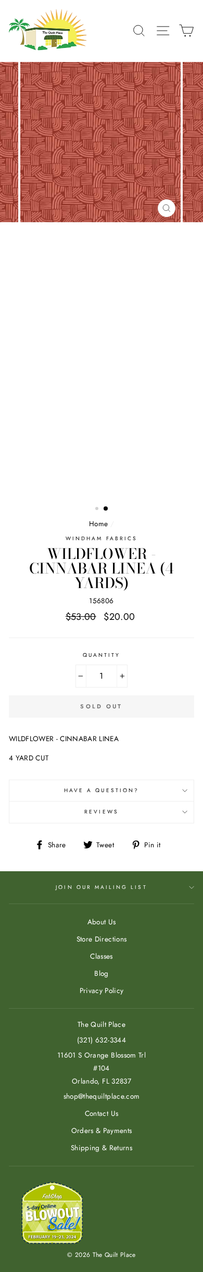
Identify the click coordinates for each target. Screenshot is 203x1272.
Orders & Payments (101, 1130)
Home (98, 523)
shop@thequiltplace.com (101, 1096)
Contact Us (101, 1113)
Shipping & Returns (101, 1147)
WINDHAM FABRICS (101, 538)
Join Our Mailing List (101, 887)
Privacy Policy (102, 990)
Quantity (101, 655)
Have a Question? (101, 790)
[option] (101, 281)
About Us (101, 922)
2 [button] (106, 509)
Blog (101, 973)
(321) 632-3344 (101, 1040)
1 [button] (97, 509)
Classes (101, 956)
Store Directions (101, 939)
